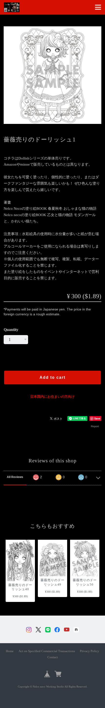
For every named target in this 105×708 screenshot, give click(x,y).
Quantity (11, 330)
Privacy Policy (89, 651)
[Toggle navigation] (98, 7)
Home (10, 651)
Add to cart (52, 377)
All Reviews (15, 477)
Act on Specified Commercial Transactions (47, 651)
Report (95, 426)
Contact (52, 657)
